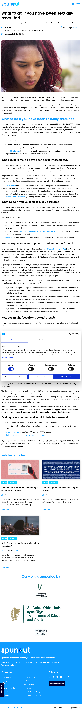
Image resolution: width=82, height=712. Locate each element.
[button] (78, 4)
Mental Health (29, 684)
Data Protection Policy (32, 692)
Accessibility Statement (32, 695)
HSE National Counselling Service (14, 197)
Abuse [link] (4, 483)
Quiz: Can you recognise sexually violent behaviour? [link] (20, 544)
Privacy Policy (7, 708)
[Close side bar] (3, 683)
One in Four (10, 237)
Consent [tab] (14, 340)
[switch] (31, 368)
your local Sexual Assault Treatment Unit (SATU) (37, 231)
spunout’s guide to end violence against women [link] (61, 489)
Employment (6, 681)
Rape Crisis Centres (13, 151)
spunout (75, 28)
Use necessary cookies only (15, 377)
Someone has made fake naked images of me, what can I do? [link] (20, 489)
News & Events (7, 677)
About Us (27, 688)
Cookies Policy (19, 708)
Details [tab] (41, 340)
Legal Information (8, 692)
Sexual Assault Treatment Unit (54, 249)
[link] (16, 650)
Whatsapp (12, 432)
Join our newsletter (57, 683)
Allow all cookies (67, 377)
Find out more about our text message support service (26, 435)
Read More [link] (5, 509)
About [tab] (68, 340)
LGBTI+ (26, 681)
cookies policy (7, 357)
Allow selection (41, 377)
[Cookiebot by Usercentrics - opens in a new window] (71, 333)
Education (5, 695)
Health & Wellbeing (31, 677)
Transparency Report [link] (9, 665)
